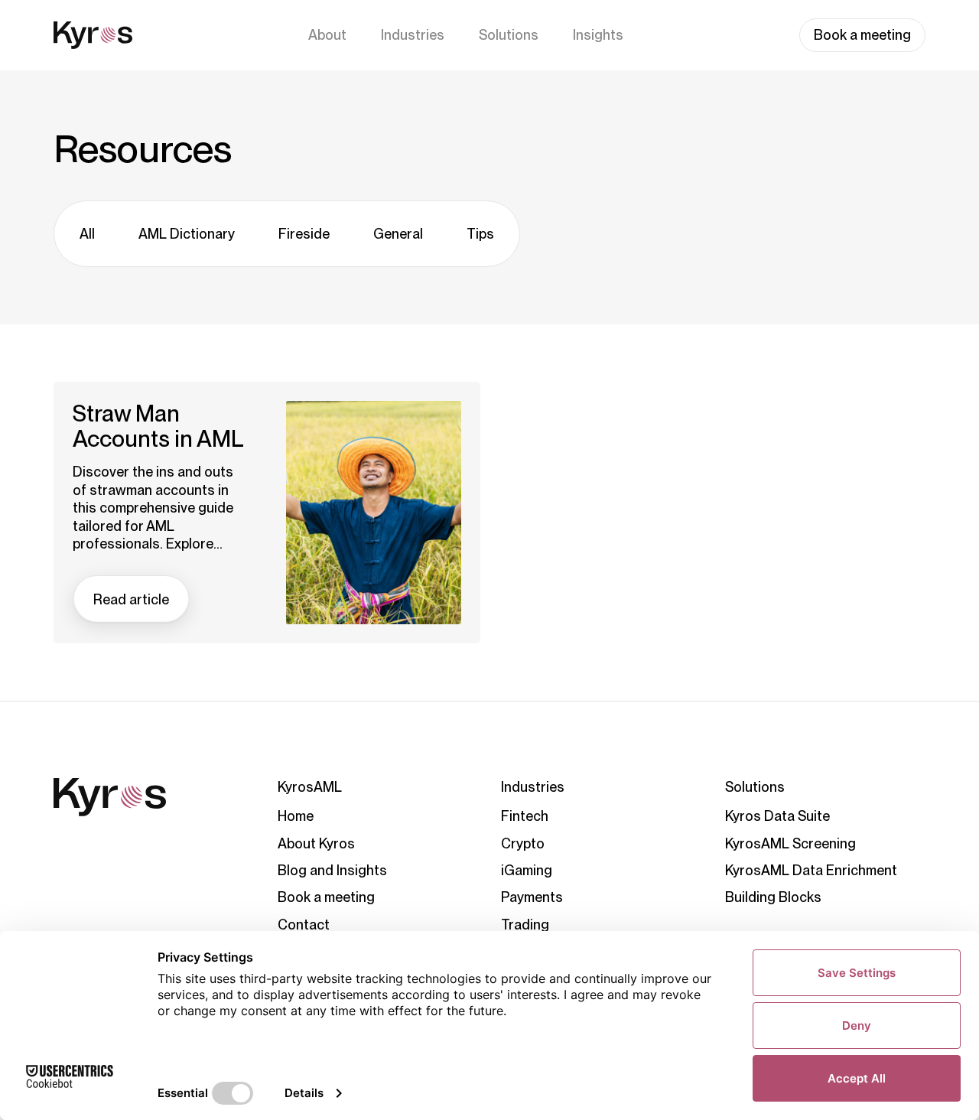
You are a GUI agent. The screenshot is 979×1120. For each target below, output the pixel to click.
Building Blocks (773, 897)
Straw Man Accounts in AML (158, 426)
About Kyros (316, 843)
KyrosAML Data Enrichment (811, 870)
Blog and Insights (332, 870)
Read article (131, 599)
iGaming (526, 870)
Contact (304, 925)
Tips (480, 234)
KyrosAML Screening (790, 843)
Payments (532, 897)
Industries (412, 35)
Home (296, 816)
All (87, 234)
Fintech (524, 816)
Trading (525, 925)
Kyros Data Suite (777, 816)
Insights (598, 35)
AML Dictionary (186, 234)
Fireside (304, 234)
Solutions (508, 35)
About (327, 35)
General (398, 234)
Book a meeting (862, 35)
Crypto (523, 843)
